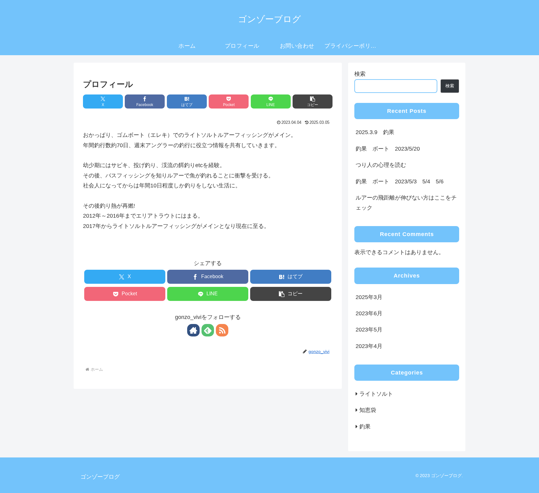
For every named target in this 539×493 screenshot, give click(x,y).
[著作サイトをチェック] (193, 330)
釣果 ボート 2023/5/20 (388, 149)
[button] (313, 101)
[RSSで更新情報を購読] (222, 330)
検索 (360, 74)
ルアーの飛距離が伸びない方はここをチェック (406, 203)
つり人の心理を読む (381, 165)
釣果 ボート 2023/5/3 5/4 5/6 (400, 181)
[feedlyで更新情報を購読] (208, 330)
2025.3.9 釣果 (375, 132)
